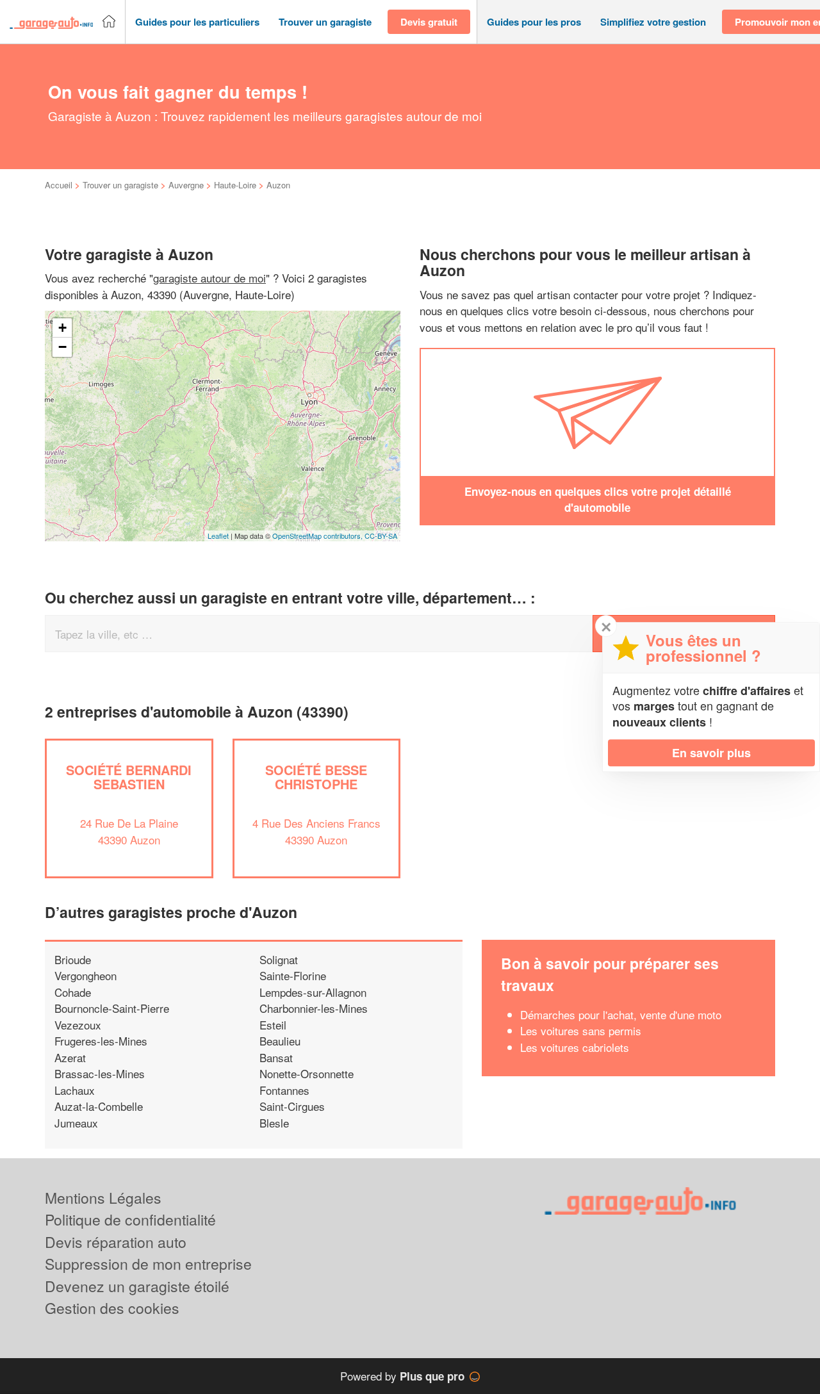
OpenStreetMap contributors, (318, 535)
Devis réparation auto (115, 1241)
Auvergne (186, 185)
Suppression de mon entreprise (148, 1263)
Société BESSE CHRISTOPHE (316, 776)
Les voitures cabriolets (574, 1047)
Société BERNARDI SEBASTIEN (129, 776)
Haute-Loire (235, 185)
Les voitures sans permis (580, 1030)
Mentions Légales (103, 1197)
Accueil (58, 185)
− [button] (62, 347)
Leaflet (218, 535)
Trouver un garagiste (120, 185)
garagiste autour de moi (209, 278)
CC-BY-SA (381, 535)
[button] (197, 22)
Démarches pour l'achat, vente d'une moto (620, 1014)
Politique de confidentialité (130, 1219)
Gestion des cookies (112, 1307)
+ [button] (62, 328)
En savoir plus (711, 752)
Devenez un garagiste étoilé (137, 1286)
